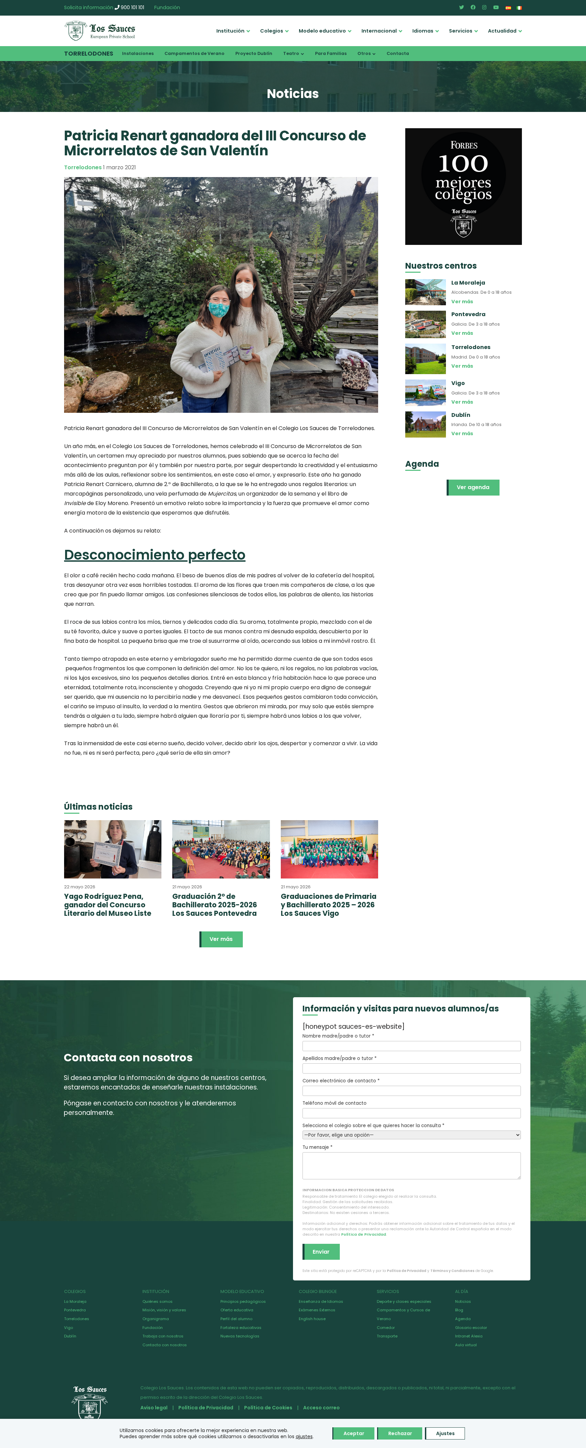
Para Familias (331, 53)
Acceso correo (321, 1407)
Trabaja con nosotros (162, 1336)
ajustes (304, 1436)
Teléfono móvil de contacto (334, 1103)
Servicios (460, 30)
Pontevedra (75, 1310)
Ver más (221, 939)
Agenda (463, 1318)
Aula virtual (466, 1345)
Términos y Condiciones (452, 1270)
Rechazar (400, 1433)
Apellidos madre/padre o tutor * (339, 1058)
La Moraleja (75, 1301)
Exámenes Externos (317, 1310)
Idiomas (422, 30)
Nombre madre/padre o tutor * (338, 1036)
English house (312, 1318)
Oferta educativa (236, 1310)
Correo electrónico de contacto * (340, 1081)
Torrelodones (88, 54)
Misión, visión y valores (164, 1310)
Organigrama (155, 1318)
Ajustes (445, 1433)
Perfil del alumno (236, 1318)
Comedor (386, 1327)
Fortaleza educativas (240, 1327)
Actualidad (502, 30)
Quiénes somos (157, 1301)
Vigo (68, 1327)
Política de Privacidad (363, 1234)
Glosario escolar (471, 1327)
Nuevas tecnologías (239, 1336)
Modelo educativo (322, 30)
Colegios (271, 30)
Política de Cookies (268, 1407)
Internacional (379, 30)
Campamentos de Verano (194, 53)
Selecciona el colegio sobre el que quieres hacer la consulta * (373, 1125)
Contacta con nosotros (164, 1345)
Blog (459, 1310)
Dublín (70, 1336)
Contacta (398, 53)
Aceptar (354, 1433)
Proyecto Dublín (253, 53)
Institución (230, 30)
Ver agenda (473, 487)
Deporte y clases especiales (404, 1301)
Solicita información (88, 7)
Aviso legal (154, 1407)
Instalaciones (138, 53)
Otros (364, 53)
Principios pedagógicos (243, 1301)
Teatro (291, 53)
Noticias (463, 1301)
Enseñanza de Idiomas (321, 1301)
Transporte (387, 1336)
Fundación (167, 7)
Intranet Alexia (469, 1336)
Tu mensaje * (317, 1147)
